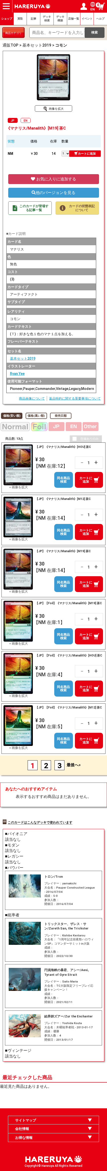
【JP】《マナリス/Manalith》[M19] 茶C (63, 551)
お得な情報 (24, 1138)
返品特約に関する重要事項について (75, 398)
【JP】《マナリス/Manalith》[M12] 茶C (63, 499)
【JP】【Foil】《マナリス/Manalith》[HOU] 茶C (68, 655)
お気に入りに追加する (55, 179)
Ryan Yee (17, 374)
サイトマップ (25, 1120)
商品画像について (32, 398)
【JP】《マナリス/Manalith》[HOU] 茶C (63, 447)
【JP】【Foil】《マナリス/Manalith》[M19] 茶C (68, 603)
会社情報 (22, 1129)
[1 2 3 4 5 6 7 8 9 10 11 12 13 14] (65, 153)
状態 (11, 141)
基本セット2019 (22, 358)
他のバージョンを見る (55, 192)
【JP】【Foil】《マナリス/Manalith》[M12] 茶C (68, 707)
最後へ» (74, 765)
